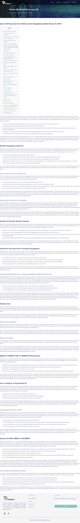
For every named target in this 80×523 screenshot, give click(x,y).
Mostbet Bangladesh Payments (9, 31)
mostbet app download (69, 152)
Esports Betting (6, 90)
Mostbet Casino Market (8, 55)
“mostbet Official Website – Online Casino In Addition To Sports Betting (10, 96)
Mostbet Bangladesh (7, 88)
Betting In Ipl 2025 (7, 101)
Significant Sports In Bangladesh (10, 44)
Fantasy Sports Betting (8, 92)
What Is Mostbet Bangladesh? (9, 53)
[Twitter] (9, 514)
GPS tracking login (32, 498)
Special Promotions (7, 99)
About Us (30, 501)
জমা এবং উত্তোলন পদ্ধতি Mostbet (9, 108)
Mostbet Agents (6, 79)
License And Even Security (8, 77)
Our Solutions (31, 504)
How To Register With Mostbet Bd (10, 60)
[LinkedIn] (5, 514)
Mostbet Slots (6, 51)
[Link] (6, 2)
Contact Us (31, 507)
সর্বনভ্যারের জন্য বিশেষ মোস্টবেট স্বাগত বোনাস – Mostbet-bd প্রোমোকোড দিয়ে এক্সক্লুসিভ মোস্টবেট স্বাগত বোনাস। (10, 48)
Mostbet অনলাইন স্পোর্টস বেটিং (8, 103)
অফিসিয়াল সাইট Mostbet (7, 113)
